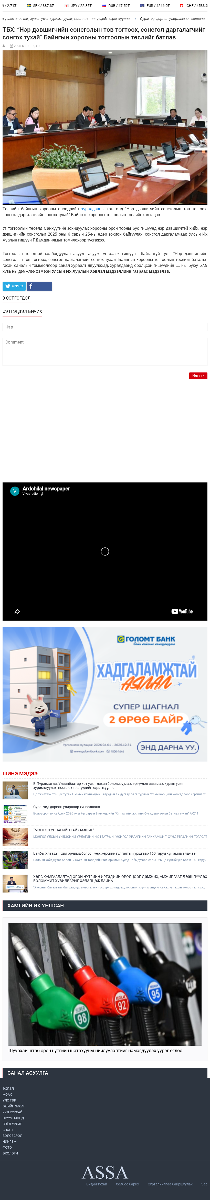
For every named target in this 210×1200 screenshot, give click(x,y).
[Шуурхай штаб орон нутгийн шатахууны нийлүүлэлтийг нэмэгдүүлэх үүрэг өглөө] (105, 984)
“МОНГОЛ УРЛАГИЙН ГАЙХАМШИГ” (63, 830)
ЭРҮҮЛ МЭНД (13, 1118)
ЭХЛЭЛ (8, 1088)
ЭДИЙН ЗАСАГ (14, 1106)
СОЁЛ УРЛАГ (12, 1124)
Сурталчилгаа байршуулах (170, 1184)
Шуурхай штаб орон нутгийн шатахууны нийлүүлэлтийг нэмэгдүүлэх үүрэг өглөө (95, 1050)
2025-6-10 (21, 46)
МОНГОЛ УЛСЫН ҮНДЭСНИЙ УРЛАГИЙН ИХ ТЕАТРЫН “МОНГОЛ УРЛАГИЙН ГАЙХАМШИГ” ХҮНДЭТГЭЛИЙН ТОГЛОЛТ (120, 837)
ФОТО (7, 1147)
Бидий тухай (96, 1184)
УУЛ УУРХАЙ (12, 1112)
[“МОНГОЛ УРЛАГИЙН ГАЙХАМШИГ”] (15, 837)
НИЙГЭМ (9, 1141)
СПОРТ (8, 1129)
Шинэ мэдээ (20, 773)
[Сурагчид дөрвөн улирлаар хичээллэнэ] (15, 814)
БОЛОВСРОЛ (12, 1135)
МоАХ (7, 1094)
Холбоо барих (127, 1184)
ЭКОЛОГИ (10, 1153)
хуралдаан (91, 209)
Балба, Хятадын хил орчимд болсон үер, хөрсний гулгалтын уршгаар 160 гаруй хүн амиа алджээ (114, 853)
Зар (204, 1184)
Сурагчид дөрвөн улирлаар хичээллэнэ (153, 19)
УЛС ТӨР (9, 1100)
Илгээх (198, 375)
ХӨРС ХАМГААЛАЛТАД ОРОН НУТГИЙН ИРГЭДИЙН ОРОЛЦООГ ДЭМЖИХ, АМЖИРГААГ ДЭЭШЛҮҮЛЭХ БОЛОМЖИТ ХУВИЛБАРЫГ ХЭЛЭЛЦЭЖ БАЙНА (120, 879)
